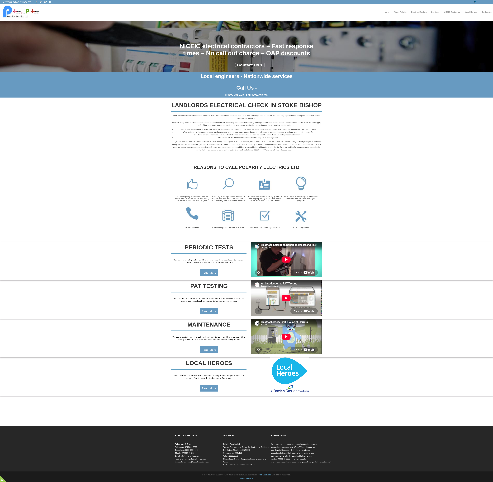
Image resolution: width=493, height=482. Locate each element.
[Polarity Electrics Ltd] (28, 12)
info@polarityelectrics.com (191, 456)
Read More (209, 272)
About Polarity (400, 12)
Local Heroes (471, 12)
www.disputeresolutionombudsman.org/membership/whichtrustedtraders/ (300, 462)
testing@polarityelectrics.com (194, 459)
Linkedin (50, 2)
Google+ (45, 2)
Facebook (36, 2)
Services (435, 12)
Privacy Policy (246, 478)
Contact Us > (250, 65)
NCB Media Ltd (265, 475)
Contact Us (486, 12)
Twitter (41, 2)
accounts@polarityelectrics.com (196, 462)
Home (386, 12)
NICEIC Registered (452, 12)
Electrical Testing (419, 12)
